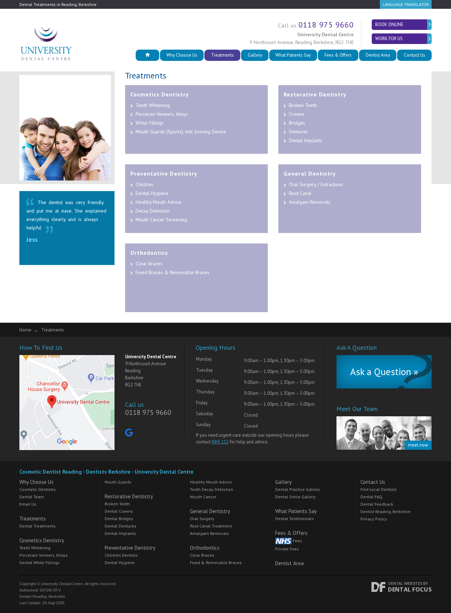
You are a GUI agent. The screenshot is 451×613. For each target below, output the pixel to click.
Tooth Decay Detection (211, 489)
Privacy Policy (373, 519)
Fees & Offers (338, 55)
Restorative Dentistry (315, 94)
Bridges (297, 123)
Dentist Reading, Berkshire (385, 511)
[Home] (147, 55)
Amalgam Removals (309, 202)
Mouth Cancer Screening (161, 219)
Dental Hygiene (152, 193)
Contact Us (414, 55)
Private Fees (287, 548)
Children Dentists (121, 555)
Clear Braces (149, 263)
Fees (297, 540)
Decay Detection (153, 211)
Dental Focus (410, 589)
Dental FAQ (371, 496)
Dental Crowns (119, 511)
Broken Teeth (303, 105)
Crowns (296, 114)
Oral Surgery (202, 518)
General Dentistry (310, 173)
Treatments (222, 55)
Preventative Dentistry (163, 173)
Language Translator (406, 4)
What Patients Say (293, 55)
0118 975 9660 (326, 25)
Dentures (298, 131)
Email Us (27, 504)
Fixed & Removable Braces (216, 562)
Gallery (255, 55)
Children (144, 184)
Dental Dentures (120, 526)
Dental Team (31, 496)
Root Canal (300, 193)
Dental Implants (305, 140)
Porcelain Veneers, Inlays (162, 114)
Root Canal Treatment (211, 526)
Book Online (389, 24)
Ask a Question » (384, 372)
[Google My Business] (129, 434)
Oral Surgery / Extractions (316, 184)
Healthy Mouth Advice (158, 202)
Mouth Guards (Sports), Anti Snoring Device (181, 131)
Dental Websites (405, 583)
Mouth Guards (118, 482)
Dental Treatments (37, 526)
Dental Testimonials (294, 518)
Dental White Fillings (39, 562)
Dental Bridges (119, 518)
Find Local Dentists (378, 489)
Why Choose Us (181, 55)
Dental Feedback (376, 504)
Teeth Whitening (153, 105)
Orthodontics (149, 252)
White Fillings (150, 123)
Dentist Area (378, 55)
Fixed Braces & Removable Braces (172, 272)
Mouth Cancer (203, 496)
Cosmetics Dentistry (159, 94)
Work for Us (389, 39)
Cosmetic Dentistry (37, 489)
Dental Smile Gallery (295, 496)
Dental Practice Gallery (297, 489)
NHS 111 (220, 442)
